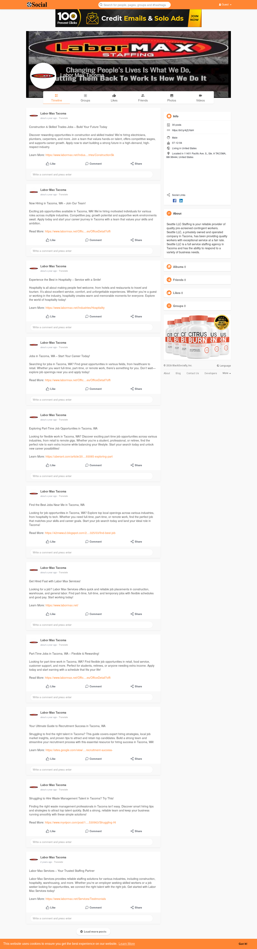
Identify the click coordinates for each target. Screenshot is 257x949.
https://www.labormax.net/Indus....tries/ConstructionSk (80, 155)
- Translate (62, 118)
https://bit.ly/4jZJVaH (183, 130)
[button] (134, 4)
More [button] (226, 373)
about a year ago (48, 118)
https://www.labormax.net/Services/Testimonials (76, 899)
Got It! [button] (243, 943)
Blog (178, 373)
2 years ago (46, 861)
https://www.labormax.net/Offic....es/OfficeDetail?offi (78, 231)
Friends (178, 279)
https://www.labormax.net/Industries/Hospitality (75, 308)
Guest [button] (225, 4)
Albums (178, 266)
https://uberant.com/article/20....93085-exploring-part (79, 456)
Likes (177, 292)
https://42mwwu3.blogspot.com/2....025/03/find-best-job (80, 533)
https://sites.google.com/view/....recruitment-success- (79, 750)
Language (225, 366)
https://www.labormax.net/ (62, 605)
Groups (178, 305)
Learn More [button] (127, 943)
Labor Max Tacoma (82, 74)
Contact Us (193, 373)
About (167, 373)
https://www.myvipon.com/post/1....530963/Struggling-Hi (80, 822)
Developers (211, 373)
